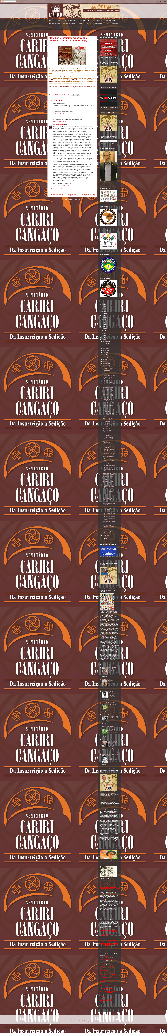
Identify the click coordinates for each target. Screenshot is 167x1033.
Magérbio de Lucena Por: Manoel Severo (109, 410)
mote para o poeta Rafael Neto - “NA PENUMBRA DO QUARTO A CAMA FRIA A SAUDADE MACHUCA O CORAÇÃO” (109, 745)
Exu (107, 23)
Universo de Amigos (108, 387)
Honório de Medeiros (107, 691)
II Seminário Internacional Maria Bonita (109, 446)
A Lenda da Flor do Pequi (109, 403)
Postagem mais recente (56, 195)
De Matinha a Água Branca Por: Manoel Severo (108, 460)
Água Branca (114, 23)
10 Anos (104, 26)
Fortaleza (59, 26)
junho (104, 354)
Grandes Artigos (89, 29)
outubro (105, 346)
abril (104, 359)
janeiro (105, 535)
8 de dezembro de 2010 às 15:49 (61, 185)
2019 (103, 320)
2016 (103, 326)
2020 (103, 317)
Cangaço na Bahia (106, 714)
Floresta (51, 26)
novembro (105, 344)
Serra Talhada (52, 29)
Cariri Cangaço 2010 (83, 20)
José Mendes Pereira (58, 124)
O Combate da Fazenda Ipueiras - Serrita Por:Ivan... (109, 425)
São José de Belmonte (81, 26)
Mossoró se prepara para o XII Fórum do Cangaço (109, 406)
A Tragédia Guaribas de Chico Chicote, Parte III (108, 384)
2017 (103, 324)
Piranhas (80, 23)
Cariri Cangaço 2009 (70, 20)
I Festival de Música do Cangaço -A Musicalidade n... (108, 420)
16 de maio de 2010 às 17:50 (60, 121)
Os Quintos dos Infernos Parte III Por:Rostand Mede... (109, 518)
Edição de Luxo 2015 (54, 23)
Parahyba (88, 23)
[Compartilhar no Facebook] (77, 95)
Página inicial (72, 195)
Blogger (93, 1021)
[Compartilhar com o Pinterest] (79, 95)
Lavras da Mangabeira (69, 23)
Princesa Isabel (98, 23)
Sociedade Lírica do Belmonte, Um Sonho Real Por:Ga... (109, 513)
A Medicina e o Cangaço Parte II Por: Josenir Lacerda (109, 415)
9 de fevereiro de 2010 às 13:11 (61, 113)
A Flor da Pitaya (112, 704)
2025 (103, 306)
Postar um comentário (56, 189)
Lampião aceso (106, 679)
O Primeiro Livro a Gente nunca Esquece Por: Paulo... (109, 391)
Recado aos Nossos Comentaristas (108, 434)
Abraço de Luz (106, 428)
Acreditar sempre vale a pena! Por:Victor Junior (109, 374)
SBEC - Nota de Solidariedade (107, 431)
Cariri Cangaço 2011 (97, 20)
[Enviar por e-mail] (72, 95)
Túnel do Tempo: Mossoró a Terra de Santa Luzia (108, 527)
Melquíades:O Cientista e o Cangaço (109, 400)
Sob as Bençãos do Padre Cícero (107, 495)
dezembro (105, 341)
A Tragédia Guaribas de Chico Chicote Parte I (109, 464)
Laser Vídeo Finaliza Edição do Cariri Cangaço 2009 (108, 531)
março (104, 361)
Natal (73, 29)
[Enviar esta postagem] (69, 94)
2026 (103, 304)
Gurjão (79, 29)
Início (50, 20)
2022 (103, 313)
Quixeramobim (94, 26)
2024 (103, 309)
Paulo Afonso (112, 26)
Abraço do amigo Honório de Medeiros (109, 504)
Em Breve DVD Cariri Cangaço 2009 (108, 482)
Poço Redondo (68, 26)
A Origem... (58, 20)
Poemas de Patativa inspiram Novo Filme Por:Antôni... (108, 396)
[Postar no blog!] (74, 95)
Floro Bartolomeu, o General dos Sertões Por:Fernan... (108, 486)
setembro (105, 348)
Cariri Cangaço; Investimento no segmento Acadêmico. (109, 367)
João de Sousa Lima (107, 739)
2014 (103, 331)
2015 (103, 328)
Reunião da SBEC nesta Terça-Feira (109, 522)
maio (104, 357)
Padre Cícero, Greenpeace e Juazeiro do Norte (108, 442)
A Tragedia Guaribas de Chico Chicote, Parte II (109, 450)
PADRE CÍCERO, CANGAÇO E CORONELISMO (110, 754)
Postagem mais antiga (89, 195)
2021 (103, 315)
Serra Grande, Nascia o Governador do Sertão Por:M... (109, 500)
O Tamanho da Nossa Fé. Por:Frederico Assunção (108, 491)
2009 (103, 538)
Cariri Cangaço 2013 (111, 20)
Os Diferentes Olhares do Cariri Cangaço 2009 (109, 453)
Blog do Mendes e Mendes (109, 667)
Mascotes (110, 680)
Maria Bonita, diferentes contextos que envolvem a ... (109, 508)
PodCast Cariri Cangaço (102, 29)
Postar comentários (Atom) (74, 199)
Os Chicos (105, 467)
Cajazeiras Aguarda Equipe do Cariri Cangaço (107, 379)
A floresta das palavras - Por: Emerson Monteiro (112, 731)
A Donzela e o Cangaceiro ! (106, 371)
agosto (105, 350)
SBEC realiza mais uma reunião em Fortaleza (109, 474)
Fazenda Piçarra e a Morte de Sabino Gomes (108, 478)
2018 (103, 322)
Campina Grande (64, 29)
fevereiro (105, 363)
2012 (103, 335)
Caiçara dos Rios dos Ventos (109, 703)
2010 (103, 339)
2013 (103, 333)
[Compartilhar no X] (75, 95)
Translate (112, 143)
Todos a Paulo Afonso (108, 456)
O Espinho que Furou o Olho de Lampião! (108, 438)
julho (104, 352)
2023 (103, 311)
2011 (103, 337)
